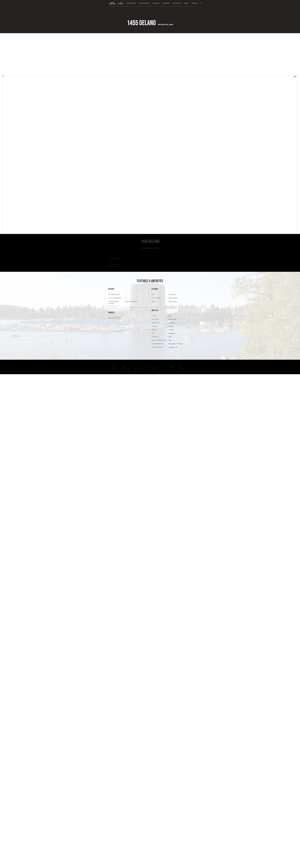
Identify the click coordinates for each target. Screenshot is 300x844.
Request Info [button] (114, 264)
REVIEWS (186, 3)
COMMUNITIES (166, 3)
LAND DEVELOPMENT (144, 3)
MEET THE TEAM (176, 3)
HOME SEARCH (155, 3)
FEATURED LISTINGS (131, 3)
